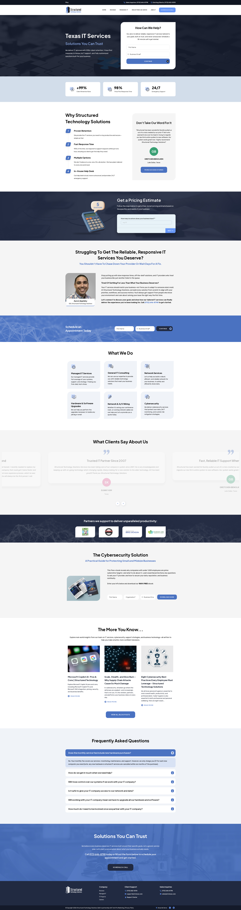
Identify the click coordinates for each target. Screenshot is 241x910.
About (153, 10)
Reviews (113, 10)
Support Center (132, 897)
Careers (101, 899)
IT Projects (102, 897)
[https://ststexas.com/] (73, 10)
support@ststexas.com (134, 894)
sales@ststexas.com (169, 894)
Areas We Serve (162, 908)
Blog (66, 2)
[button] (170, 230)
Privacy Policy (129, 908)
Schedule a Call (167, 10)
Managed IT (124, 10)
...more (84, 696)
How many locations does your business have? (138, 218)
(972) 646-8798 (167, 891)
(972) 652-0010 (132, 891)
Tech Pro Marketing (118, 908)
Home (104, 10)
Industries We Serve (139, 10)
